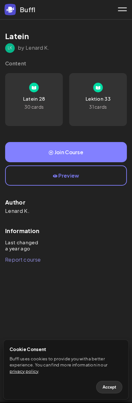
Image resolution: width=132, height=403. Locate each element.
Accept (109, 387)
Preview (68, 175)
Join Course (69, 152)
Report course (23, 259)
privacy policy (24, 371)
